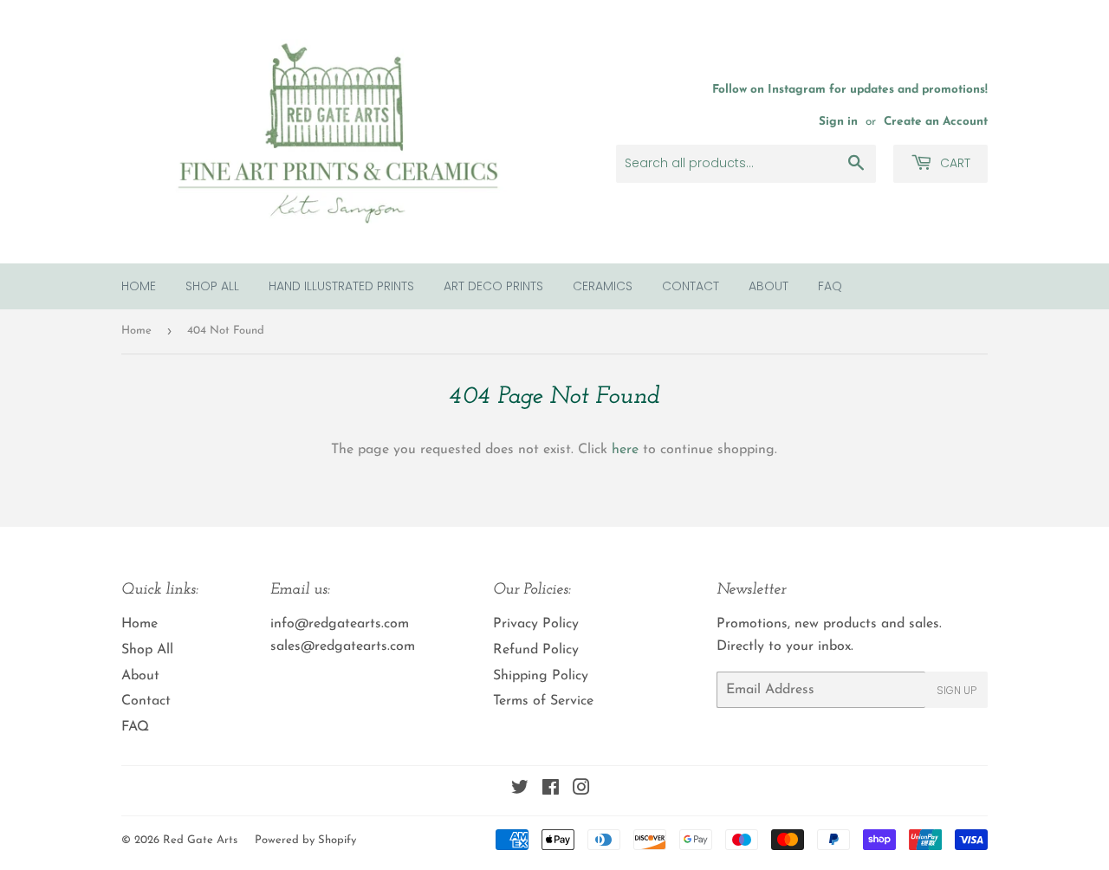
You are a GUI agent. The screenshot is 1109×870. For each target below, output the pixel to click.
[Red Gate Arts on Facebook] (551, 790)
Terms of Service (543, 701)
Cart (953, 163)
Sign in (838, 121)
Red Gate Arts (200, 840)
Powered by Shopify (305, 840)
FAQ (830, 286)
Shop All (212, 286)
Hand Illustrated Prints (341, 286)
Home (138, 286)
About (768, 286)
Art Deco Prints (493, 286)
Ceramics (602, 286)
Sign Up (956, 690)
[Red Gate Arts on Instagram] (581, 790)
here (625, 450)
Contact (690, 286)
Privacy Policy (536, 624)
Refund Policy (536, 650)
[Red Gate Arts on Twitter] (520, 790)
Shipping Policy (540, 676)
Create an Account (936, 121)
